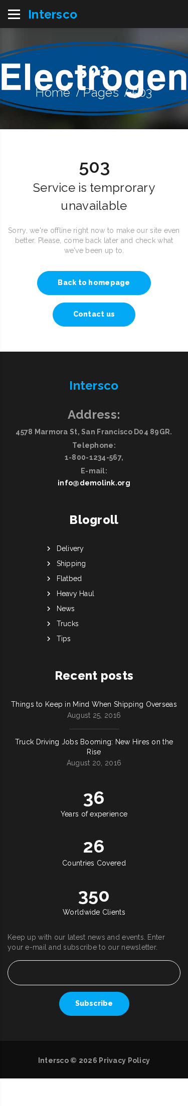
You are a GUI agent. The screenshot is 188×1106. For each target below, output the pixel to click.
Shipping (71, 564)
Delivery (70, 548)
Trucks (68, 624)
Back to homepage (94, 283)
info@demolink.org (94, 483)
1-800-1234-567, (94, 457)
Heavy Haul (76, 594)
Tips (64, 639)
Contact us (94, 314)
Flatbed (69, 579)
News (66, 609)
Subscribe (94, 1003)
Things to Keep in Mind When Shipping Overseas (94, 704)
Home (53, 92)
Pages (100, 92)
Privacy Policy (124, 1060)
